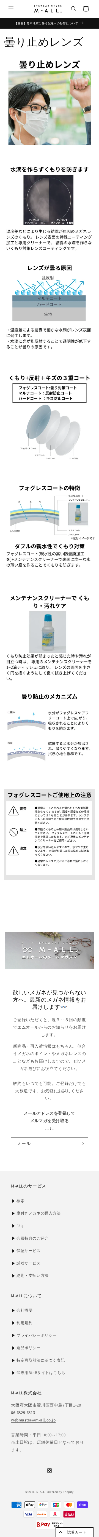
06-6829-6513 (23, 1412)
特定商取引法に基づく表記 (40, 1360)
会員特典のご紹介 (32, 1238)
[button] (11, 9)
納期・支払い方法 (32, 1275)
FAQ (19, 1225)
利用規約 (24, 1322)
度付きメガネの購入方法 (38, 1213)
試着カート (76, 1532)
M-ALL (40, 1492)
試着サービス (28, 1263)
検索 (20, 1200)
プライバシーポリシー (36, 1335)
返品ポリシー (28, 1347)
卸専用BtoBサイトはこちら (40, 1372)
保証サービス (28, 1250)
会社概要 (24, 1310)
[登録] (82, 1143)
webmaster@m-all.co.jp (33, 1420)
